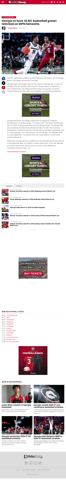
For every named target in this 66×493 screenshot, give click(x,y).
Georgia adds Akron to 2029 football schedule (27, 207)
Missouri (9, 335)
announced (26, 80)
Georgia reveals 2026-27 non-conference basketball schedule (48, 406)
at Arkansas (10, 320)
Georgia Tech (11, 339)
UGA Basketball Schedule (16, 151)
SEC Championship (13, 342)
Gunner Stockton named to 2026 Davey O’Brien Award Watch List (34, 215)
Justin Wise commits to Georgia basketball (16, 406)
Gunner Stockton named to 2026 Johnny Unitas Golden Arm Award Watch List (35, 224)
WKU (8, 317)
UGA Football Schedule (29, 470)
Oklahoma (10, 322)
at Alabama (10, 326)
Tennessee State (12, 315)
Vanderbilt (10, 324)
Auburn (9, 328)
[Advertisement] (33, 8)
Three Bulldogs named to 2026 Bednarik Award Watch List (32, 199)
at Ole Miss (10, 333)
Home (18, 470)
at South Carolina (12, 337)
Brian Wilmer (12, 28)
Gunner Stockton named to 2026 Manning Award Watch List (32, 191)
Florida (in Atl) (11, 331)
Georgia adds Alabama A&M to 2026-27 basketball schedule (48, 437)
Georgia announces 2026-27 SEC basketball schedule (16, 437)
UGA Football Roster (43, 470)
